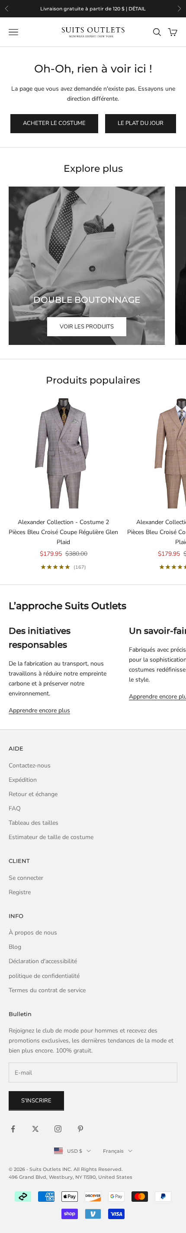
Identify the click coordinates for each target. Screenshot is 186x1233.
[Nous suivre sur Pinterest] (80, 1129)
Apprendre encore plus (39, 710)
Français (113, 1151)
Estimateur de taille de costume (51, 837)
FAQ (15, 808)
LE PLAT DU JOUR (141, 123)
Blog (15, 947)
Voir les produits (87, 327)
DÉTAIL (137, 9)
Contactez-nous (30, 765)
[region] (93, 9)
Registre (20, 892)
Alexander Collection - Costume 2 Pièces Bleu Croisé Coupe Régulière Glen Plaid (63, 532)
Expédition (23, 780)
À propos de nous (33, 932)
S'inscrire (36, 1101)
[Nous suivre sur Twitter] (35, 1129)
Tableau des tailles (33, 823)
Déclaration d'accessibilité (43, 961)
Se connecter (26, 878)
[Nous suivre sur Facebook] (13, 1129)
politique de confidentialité (44, 976)
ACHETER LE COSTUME (54, 123)
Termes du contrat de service (47, 990)
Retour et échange (33, 794)
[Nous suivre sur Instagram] (58, 1129)
